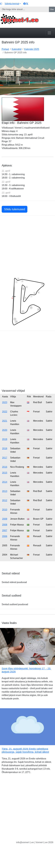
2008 (4, 524)
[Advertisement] (27, 246)
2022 (4, 411)
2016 (4, 467)
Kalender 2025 (31, 49)
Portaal (5, 49)
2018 (4, 448)
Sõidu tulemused (14, 209)
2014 (4, 482)
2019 (4, 439)
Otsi (52, 9)
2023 (4, 402)
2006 (4, 536)
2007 (4, 530)
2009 (4, 519)
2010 (4, 509)
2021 (4, 421)
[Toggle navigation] (49, 33)
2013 (4, 491)
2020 (4, 430)
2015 (4, 473)
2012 (4, 500)
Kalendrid (16, 49)
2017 (4, 457)
